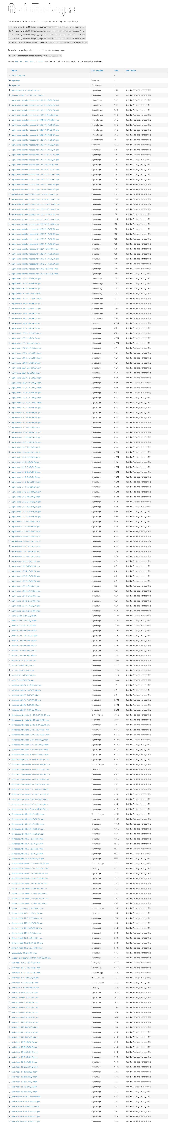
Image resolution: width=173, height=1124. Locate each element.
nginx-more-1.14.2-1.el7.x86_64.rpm (26, 482)
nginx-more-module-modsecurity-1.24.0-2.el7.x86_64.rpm (35, 179)
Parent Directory (18, 75)
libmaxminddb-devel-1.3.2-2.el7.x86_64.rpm (30, 898)
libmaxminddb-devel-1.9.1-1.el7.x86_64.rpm (29, 883)
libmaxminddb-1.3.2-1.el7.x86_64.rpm (27, 948)
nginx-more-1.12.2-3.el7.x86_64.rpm (26, 512)
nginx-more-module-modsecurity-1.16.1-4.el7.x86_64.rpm (35, 274)
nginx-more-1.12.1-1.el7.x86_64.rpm (26, 526)
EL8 (26, 61)
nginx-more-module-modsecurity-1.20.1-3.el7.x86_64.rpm (35, 239)
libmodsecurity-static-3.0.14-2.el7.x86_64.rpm (31, 715)
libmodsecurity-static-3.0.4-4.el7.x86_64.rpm (30, 759)
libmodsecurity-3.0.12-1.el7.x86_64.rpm (28, 829)
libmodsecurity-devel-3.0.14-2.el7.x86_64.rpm (31, 764)
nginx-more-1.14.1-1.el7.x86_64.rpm (26, 487)
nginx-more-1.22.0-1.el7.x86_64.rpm (26, 393)
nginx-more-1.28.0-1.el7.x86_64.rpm (26, 323)
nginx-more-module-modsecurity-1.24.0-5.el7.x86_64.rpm (35, 170)
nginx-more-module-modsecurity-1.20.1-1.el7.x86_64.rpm (35, 249)
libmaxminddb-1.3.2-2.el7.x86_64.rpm (27, 943)
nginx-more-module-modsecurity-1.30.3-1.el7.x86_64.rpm (35, 105)
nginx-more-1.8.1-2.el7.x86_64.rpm (26, 581)
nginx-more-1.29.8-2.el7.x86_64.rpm (26, 298)
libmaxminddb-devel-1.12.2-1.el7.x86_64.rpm (30, 868)
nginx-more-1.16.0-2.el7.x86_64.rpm (26, 467)
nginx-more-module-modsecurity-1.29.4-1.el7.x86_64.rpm (35, 135)
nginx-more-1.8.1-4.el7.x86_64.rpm (26, 571)
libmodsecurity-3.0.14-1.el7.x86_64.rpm (28, 819)
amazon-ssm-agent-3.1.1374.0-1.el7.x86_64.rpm (31, 958)
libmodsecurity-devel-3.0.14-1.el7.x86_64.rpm (30, 769)
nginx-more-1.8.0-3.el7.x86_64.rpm (26, 596)
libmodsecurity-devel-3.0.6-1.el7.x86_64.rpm (30, 799)
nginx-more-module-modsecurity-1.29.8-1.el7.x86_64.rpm (35, 125)
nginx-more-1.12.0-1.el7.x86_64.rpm (26, 531)
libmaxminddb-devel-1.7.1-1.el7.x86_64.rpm (29, 888)
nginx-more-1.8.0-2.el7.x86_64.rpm (26, 601)
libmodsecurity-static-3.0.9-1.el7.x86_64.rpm (30, 740)
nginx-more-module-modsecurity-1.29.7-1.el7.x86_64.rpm (35, 130)
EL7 (21, 61)
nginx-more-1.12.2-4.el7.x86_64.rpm (26, 507)
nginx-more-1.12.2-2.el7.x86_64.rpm (26, 517)
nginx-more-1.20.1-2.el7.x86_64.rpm (26, 422)
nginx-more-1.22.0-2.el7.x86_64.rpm (26, 388)
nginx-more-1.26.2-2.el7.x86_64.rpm (26, 333)
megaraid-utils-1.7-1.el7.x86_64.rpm (26, 695)
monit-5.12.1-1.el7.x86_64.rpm (24, 675)
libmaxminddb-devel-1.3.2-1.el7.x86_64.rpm (29, 903)
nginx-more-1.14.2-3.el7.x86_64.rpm (26, 472)
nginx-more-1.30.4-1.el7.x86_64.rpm (26, 279)
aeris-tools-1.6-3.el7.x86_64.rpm (25, 1067)
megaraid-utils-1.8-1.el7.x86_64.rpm (26, 690)
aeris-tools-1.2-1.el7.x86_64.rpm (24, 1082)
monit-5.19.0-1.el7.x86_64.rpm (24, 660)
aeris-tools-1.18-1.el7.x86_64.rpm (25, 997)
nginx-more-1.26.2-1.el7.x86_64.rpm (26, 338)
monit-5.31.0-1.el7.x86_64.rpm (24, 626)
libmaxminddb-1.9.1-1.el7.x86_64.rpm (27, 928)
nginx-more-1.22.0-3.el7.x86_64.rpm (26, 383)
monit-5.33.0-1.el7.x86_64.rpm (24, 616)
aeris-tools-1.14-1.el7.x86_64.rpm (25, 1017)
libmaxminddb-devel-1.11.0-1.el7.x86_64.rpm (30, 874)
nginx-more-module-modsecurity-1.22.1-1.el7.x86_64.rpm (35, 194)
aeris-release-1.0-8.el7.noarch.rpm (26, 1101)
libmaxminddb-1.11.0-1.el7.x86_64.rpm (27, 918)
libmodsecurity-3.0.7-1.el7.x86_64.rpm (27, 844)
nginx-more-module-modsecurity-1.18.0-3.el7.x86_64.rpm (35, 264)
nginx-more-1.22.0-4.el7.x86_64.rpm (26, 378)
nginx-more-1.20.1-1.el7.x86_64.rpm (26, 427)
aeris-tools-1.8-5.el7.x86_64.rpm (25, 1047)
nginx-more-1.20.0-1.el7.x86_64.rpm (26, 432)
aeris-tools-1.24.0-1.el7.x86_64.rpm (26, 968)
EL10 (41, 61)
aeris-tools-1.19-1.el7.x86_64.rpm (25, 992)
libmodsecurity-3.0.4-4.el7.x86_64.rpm (28, 859)
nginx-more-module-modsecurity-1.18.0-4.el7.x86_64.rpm (35, 259)
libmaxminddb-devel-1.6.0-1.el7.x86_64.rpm (29, 893)
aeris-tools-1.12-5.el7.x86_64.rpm (25, 1027)
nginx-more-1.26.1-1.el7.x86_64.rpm (26, 343)
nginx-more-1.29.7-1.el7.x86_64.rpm (26, 308)
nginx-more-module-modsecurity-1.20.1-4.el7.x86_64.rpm (35, 234)
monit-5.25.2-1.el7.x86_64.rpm (24, 650)
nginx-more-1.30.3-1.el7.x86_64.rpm (26, 283)
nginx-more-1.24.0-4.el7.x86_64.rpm (26, 353)
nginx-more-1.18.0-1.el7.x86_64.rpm (26, 447)
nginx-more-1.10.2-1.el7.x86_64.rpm (26, 541)
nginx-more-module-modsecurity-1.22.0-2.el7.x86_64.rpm (35, 209)
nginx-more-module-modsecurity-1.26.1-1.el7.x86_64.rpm (35, 165)
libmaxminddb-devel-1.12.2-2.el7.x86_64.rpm (30, 864)
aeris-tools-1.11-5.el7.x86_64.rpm (25, 1032)
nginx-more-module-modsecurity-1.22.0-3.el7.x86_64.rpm (35, 204)
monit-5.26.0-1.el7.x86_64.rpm (24, 645)
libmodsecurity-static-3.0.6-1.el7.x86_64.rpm (30, 750)
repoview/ (16, 80)
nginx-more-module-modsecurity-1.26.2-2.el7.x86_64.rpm (35, 155)
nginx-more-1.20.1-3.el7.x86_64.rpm (26, 417)
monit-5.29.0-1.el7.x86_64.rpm (24, 640)
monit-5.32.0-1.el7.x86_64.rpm (24, 621)
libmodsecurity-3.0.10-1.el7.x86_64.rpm (28, 834)
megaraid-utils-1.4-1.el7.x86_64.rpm (26, 710)
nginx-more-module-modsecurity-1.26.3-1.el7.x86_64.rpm (35, 150)
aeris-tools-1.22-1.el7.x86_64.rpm (25, 978)
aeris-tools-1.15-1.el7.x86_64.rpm (25, 1012)
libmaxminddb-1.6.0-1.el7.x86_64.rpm (27, 938)
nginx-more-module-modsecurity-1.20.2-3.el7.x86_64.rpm (35, 224)
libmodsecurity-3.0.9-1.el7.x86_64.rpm (27, 839)
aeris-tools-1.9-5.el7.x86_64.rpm (25, 1042)
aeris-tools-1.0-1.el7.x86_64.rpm (24, 1092)
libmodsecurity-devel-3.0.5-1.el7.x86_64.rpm (30, 804)
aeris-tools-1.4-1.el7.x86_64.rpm (24, 1072)
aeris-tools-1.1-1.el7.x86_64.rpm (24, 1087)
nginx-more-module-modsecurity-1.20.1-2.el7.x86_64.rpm (35, 244)
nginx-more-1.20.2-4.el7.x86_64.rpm (26, 398)
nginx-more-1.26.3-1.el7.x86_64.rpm (26, 328)
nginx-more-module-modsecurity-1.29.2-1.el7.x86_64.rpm (35, 140)
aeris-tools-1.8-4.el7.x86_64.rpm (25, 1052)
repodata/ (16, 85)
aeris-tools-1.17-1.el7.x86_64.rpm (25, 1002)
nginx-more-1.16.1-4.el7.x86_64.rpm (26, 452)
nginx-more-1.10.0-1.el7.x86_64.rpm (26, 556)
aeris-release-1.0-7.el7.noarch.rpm (25, 1106)
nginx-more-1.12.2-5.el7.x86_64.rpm (26, 502)
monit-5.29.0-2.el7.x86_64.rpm (24, 636)
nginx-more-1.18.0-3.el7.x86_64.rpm (26, 442)
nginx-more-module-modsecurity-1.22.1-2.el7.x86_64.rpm (35, 189)
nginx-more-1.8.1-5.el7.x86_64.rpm (26, 566)
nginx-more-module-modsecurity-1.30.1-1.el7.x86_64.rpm (35, 115)
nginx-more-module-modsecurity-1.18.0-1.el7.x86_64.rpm (35, 269)
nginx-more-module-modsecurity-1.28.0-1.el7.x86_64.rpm (35, 145)
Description (131, 70)
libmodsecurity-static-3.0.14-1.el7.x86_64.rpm (30, 720)
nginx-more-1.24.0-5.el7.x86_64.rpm (26, 348)
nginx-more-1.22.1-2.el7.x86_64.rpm (26, 368)
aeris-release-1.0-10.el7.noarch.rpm (26, 1097)
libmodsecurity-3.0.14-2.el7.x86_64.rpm (28, 814)
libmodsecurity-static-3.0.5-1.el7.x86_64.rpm (30, 754)
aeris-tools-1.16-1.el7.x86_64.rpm (25, 1007)
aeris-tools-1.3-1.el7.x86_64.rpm (24, 1077)
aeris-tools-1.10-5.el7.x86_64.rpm (25, 1037)
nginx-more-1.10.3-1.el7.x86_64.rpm (26, 536)
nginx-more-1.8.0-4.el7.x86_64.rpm (26, 591)
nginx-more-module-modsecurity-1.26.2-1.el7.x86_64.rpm (35, 160)
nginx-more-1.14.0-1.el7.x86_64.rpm (26, 497)
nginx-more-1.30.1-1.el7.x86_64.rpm (26, 293)
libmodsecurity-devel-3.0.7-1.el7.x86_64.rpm (30, 794)
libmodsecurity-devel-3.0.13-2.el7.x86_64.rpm (31, 774)
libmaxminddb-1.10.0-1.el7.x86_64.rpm (27, 923)
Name (14, 70)
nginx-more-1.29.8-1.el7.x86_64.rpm (26, 303)
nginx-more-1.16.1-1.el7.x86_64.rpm (26, 462)
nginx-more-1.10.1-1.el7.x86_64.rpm (26, 551)
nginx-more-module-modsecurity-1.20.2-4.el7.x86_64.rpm (35, 219)
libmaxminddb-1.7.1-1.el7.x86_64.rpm (26, 933)
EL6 (16, 61)
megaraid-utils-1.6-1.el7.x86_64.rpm (26, 700)
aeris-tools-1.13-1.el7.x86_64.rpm (25, 1022)
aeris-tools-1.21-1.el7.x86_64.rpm (25, 983)
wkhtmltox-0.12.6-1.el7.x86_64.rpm (26, 90)
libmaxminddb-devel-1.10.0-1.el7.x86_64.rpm (30, 878)
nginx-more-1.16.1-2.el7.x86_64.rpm (26, 457)
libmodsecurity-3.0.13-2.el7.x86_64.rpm (28, 824)
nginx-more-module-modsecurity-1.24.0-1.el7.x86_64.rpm (35, 184)
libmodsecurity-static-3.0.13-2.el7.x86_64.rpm (31, 725)
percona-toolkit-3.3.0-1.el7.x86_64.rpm (27, 95)
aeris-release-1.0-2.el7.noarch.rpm (26, 1121)
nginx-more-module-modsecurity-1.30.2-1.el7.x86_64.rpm (35, 110)
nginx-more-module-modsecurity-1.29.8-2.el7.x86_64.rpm (35, 120)
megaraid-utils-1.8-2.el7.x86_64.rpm (26, 685)
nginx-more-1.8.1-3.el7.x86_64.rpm (26, 576)
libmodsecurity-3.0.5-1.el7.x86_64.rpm (27, 854)
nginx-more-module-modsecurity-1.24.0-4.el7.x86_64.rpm (35, 174)
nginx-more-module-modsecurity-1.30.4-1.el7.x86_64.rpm (35, 100)
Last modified (97, 70)
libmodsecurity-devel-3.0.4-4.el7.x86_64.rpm (30, 809)
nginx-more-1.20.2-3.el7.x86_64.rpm (26, 403)
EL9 (31, 61)
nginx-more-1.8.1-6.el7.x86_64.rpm (26, 561)
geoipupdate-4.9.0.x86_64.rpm (24, 953)
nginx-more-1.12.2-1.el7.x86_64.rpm (26, 521)
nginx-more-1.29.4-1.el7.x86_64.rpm (26, 313)
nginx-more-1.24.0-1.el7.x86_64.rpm (26, 363)
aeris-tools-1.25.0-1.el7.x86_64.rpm (26, 963)
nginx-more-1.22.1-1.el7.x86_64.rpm (26, 373)
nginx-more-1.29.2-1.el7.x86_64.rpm (26, 318)
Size (116, 70)
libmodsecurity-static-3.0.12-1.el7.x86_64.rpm (30, 730)
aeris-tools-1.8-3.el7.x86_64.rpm (25, 1057)
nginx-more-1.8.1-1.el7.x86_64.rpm (25, 586)
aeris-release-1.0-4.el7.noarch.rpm (26, 1111)
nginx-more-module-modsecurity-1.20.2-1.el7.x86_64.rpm (35, 229)
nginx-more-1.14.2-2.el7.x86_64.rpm (26, 477)
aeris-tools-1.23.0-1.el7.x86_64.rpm (26, 973)
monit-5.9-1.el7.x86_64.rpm (23, 680)
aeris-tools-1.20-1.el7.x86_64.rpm (25, 987)
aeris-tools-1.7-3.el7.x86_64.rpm (25, 1062)
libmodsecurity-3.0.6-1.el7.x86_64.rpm (27, 849)
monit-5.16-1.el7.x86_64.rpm (23, 665)
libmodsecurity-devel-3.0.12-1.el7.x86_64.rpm (30, 779)
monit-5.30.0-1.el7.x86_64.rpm (24, 630)
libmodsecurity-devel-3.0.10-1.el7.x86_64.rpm (30, 784)
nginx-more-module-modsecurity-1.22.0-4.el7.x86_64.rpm (35, 199)
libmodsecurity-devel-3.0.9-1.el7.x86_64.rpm (30, 789)
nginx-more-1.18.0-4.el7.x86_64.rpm (26, 437)
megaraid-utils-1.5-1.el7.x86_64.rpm (26, 705)
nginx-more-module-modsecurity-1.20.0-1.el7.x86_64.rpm (35, 254)
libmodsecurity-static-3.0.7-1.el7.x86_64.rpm (30, 745)
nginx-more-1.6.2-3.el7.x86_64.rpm (26, 611)
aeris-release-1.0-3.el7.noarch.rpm (26, 1116)
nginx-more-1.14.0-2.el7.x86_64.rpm (26, 492)
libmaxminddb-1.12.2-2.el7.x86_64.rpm (27, 908)
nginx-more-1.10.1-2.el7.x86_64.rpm (26, 546)
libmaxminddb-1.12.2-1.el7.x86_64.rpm (27, 913)
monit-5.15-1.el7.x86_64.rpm (23, 670)
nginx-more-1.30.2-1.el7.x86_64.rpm (26, 288)
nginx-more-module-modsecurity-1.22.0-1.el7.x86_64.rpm (35, 214)
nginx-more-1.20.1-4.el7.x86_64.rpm (26, 412)
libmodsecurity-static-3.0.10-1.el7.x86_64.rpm (30, 735)
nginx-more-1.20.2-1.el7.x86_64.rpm (26, 407)
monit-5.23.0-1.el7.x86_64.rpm (24, 655)
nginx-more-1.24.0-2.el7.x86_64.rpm (26, 358)
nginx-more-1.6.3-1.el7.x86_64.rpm (26, 606)
